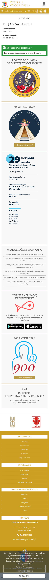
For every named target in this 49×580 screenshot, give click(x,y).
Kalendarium (24, 446)
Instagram (24, 503)
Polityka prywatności (24, 482)
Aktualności (24, 442)
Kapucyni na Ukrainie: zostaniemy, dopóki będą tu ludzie (24, 254)
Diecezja (20, 3)
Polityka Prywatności (24, 567)
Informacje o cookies (24, 571)
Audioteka (24, 454)
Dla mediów (24, 470)
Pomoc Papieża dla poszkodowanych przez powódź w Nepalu (24, 277)
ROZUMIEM (24, 576)
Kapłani (24, 18)
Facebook (24, 495)
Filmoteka (24, 450)
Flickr (24, 511)
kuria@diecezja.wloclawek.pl (26, 540)
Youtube (24, 499)
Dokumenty (24, 474)
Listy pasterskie (24, 458)
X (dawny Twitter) (24, 507)
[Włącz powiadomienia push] (37, 11)
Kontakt (24, 478)
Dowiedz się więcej (24, 145)
